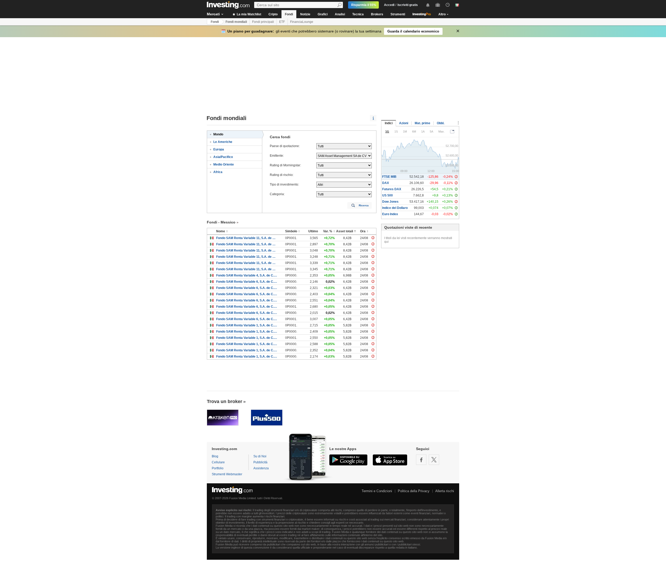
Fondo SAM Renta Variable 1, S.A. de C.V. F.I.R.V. (246, 325)
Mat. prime (422, 123)
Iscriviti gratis (408, 5)
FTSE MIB (389, 177)
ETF (282, 22)
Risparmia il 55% (363, 5)
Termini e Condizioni (377, 491)
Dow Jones (390, 201)
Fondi (289, 14)
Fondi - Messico (221, 222)
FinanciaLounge (301, 22)
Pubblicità (260, 462)
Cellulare (218, 462)
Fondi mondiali (236, 22)
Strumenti (397, 14)
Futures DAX (391, 189)
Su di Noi (259, 456)
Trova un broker (224, 401)
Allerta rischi (444, 491)
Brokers (377, 14)
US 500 (387, 195)
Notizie (305, 14)
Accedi (389, 5)
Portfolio (217, 468)
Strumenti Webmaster (227, 474)
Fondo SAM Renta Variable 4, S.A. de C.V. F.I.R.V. (246, 275)
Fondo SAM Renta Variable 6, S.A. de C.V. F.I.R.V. (246, 282)
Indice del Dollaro (395, 208)
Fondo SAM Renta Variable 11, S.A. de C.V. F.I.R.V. (246, 244)
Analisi (340, 14)
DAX (385, 183)
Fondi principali (263, 22)
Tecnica (358, 14)
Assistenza (261, 468)
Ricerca (364, 205)
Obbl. (440, 123)
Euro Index (390, 214)
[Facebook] (421, 459)
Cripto (273, 14)
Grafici (323, 14)
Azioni (403, 123)
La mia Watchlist (248, 14)
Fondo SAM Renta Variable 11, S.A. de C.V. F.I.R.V (246, 238)
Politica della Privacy (414, 491)
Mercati (213, 14)
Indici (389, 123)
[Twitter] (434, 459)
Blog (215, 456)
